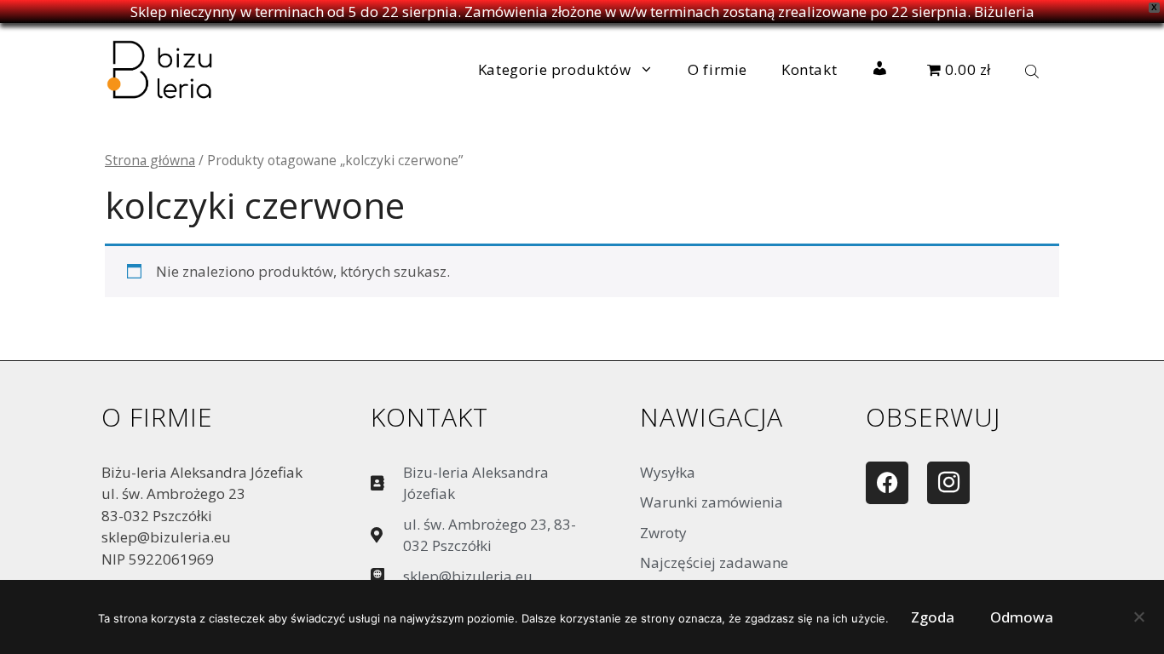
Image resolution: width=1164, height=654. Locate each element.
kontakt (429, 416)
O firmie (717, 69)
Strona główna (150, 160)
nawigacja (711, 416)
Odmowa (1021, 617)
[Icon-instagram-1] (948, 483)
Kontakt (809, 69)
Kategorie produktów (554, 69)
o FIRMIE (157, 416)
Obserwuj (933, 416)
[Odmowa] (1138, 621)
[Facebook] (887, 483)
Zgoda (932, 617)
